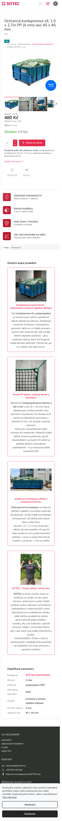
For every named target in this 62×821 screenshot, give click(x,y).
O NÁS (4, 747)
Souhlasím (29, 814)
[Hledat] (40, 4)
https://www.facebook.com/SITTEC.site (23, 774)
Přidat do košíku (34, 142)
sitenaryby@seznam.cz (16, 765)
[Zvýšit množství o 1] (15, 141)
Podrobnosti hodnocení (42, 44)
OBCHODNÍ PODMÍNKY (12, 743)
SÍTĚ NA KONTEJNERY (38, 675)
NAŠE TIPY (6, 751)
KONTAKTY (6, 740)
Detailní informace (12, 161)
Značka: (16, 47)
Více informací (9, 797)
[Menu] (55, 4)
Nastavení (30, 804)
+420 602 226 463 (14, 769)
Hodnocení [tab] (16, 247)
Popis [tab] (6, 247)
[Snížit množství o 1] (15, 144)
